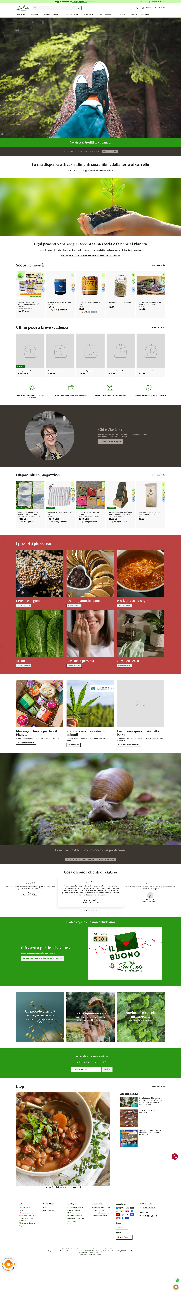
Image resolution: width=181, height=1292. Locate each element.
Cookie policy (72, 1221)
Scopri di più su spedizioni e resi (97, 2)
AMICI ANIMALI (89, 15)
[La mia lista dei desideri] (137, 8)
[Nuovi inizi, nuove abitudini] (63, 1139)
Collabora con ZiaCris (99, 1216)
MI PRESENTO (21, 15)
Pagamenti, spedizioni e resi (102, 1213)
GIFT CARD (145, 15)
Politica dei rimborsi (74, 1216)
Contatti (46, 1207)
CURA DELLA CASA (71, 15)
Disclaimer (71, 1224)
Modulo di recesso (74, 1213)
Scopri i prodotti (24, 605)
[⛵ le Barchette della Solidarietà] (129, 1118)
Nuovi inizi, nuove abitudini (63, 1187)
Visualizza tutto (158, 265)
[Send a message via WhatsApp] (177, 1280)
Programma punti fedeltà (101, 1207)
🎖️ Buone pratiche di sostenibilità (26, 1219)
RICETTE (134, 15)
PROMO (123, 15)
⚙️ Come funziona (26, 1210)
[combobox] (57, 8)
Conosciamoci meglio (111, 441)
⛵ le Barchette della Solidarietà (148, 1111)
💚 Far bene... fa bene (27, 1223)
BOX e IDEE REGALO (107, 15)
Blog (20, 1226)
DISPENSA (34, 15)
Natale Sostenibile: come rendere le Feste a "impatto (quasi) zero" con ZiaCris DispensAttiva (150, 1101)
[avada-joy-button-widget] (175, 1286)
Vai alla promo (73, 745)
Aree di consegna (98, 1210)
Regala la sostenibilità (26, 743)
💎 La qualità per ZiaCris (28, 1216)
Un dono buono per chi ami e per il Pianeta (42, 958)
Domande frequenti (50, 1210)
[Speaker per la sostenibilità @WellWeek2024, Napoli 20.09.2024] (129, 1138)
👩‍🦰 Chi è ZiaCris (24, 1207)
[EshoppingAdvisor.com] (90, 1264)
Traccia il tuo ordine (112, 1249)
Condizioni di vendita (75, 1207)
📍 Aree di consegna (26, 1213)
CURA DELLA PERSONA (52, 15)
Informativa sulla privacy (76, 1218)
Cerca (100, 1249)
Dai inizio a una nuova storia (128, 745)
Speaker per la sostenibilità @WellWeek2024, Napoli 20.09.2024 (150, 1132)
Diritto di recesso (73, 1210)
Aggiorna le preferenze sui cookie (89, 1255)
